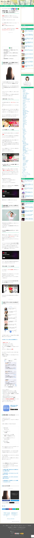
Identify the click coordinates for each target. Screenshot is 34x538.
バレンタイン (24, 92)
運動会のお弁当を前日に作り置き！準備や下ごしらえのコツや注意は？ (29, 58)
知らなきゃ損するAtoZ (11, 518)
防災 (23, 165)
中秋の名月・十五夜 (25, 111)
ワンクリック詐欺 (25, 160)
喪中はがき (24, 120)
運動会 (24, 114)
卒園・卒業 (24, 95)
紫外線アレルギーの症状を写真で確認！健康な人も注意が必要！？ (29, 211)
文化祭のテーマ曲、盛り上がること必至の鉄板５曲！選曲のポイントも (7, 514)
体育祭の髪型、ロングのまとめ (8, 58)
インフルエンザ (25, 144)
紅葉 (23, 118)
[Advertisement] (11, 39)
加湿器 (24, 159)
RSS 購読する (24, 199)
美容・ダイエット (24, 172)
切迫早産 (24, 145)
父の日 (24, 102)
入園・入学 (24, 96)
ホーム (4, 525)
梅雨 (23, 103)
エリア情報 (23, 169)
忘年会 (24, 121)
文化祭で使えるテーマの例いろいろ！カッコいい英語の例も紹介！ (29, 207)
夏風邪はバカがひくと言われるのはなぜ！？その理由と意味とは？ (29, 31)
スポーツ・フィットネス (25, 173)
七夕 (23, 106)
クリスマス (24, 122)
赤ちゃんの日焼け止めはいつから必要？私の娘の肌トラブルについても (29, 43)
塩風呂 (24, 147)
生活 (17, 525)
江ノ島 (24, 170)
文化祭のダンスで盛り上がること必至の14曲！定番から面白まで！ (29, 219)
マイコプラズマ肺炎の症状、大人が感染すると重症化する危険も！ (29, 35)
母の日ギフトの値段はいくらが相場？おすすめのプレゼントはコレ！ (29, 185)
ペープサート (24, 162)
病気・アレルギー (25, 153)
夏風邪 (24, 149)
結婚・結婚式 (24, 113)
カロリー (24, 131)
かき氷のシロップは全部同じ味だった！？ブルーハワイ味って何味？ (29, 62)
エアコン (24, 156)
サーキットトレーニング (26, 174)
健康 (15, 525)
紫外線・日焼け (25, 143)
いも (23, 134)
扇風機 (24, 157)
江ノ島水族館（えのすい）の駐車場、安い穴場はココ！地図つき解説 (29, 39)
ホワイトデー (24, 94)
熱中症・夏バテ (25, 148)
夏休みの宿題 (24, 110)
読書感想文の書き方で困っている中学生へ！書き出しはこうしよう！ (29, 47)
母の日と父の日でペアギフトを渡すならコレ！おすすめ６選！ (29, 50)
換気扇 (24, 158)
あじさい (24, 104)
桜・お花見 (24, 97)
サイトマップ (25, 525)
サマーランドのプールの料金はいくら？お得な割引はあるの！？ (29, 215)
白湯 (23, 146)
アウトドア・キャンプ (26, 101)
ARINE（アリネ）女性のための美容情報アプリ (10, 339)
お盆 (23, 109)
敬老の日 (24, 112)
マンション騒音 (25, 161)
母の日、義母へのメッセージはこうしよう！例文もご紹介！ (29, 180)
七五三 (24, 117)
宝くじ (24, 119)
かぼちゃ (24, 133)
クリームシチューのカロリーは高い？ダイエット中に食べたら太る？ (29, 54)
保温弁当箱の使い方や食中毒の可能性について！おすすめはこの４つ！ (14, 514)
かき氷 (24, 139)
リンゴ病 (24, 152)
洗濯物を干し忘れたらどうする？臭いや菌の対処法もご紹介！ (28, 193)
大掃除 (24, 123)
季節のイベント (8, 525)
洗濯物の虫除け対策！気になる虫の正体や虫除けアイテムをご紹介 (29, 196)
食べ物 (12, 525)
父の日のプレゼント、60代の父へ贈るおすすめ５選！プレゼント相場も (29, 66)
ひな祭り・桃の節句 (25, 93)
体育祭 (24, 115)
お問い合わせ (21, 525)
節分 (23, 91)
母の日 (24, 100)
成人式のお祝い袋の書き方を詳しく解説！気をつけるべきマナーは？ (29, 204)
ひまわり (24, 105)
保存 (23, 132)
